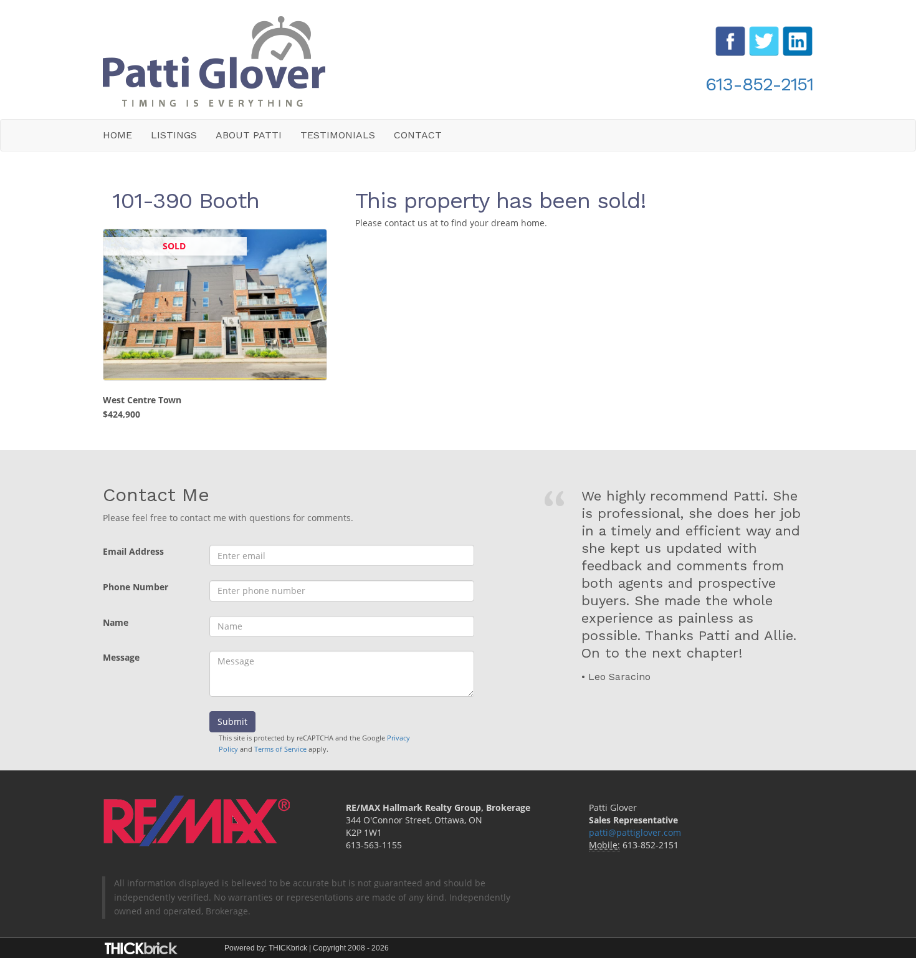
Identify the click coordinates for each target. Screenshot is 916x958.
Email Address (133, 551)
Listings (174, 135)
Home (117, 135)
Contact (418, 135)
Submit (232, 721)
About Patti (249, 135)
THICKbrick (288, 948)
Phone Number (135, 587)
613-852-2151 (759, 84)
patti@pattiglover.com (635, 832)
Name (115, 622)
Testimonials (337, 135)
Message (121, 657)
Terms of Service (280, 749)
